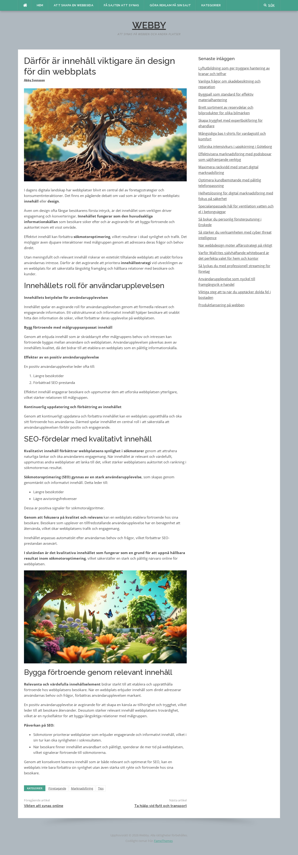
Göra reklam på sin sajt (170, 5)
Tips (101, 788)
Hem (40, 5)
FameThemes (163, 841)
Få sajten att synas (121, 5)
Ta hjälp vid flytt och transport (160, 806)
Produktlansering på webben (221, 305)
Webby (149, 25)
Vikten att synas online (43, 806)
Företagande (57, 788)
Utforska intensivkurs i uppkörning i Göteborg (235, 146)
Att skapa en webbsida (73, 5)
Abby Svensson (34, 80)
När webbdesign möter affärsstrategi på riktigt (235, 245)
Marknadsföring (82, 788)
